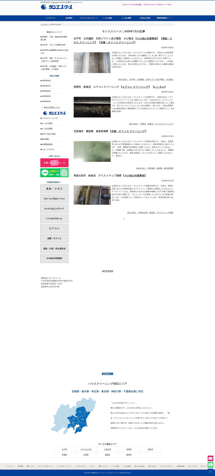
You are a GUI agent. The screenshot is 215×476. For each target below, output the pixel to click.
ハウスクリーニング (50, 118)
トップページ (50, 18)
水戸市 (64, 449)
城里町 (107, 455)
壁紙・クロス (31, 466)
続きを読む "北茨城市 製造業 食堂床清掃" (155, 168)
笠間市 (129, 449)
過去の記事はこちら (52, 107)
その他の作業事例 (147, 38)
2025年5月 (46, 96)
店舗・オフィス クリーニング (117, 42)
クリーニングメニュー (87, 18)
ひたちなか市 (86, 449)
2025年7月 (46, 86)
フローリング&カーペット (46, 466)
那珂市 (150, 449)
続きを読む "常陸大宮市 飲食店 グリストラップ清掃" (150, 213)
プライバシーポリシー (166, 466)
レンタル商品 (107, 18)
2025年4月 (46, 101)
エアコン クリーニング (135, 86)
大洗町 (86, 455)
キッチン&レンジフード (64, 466)
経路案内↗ (107, 374)
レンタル (159, 86)
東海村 (129, 455)
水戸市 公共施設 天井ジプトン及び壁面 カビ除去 (54, 67)
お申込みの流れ (145, 18)
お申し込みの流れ (49, 134)
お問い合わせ (152, 466)
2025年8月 (46, 81)
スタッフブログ (48, 149)
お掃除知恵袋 (47, 144)
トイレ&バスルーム (80, 466)
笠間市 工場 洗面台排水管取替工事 (54, 38)
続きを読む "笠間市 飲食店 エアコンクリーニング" (151, 124)
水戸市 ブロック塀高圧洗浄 (53, 45)
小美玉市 (107, 449)
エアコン (92, 466)
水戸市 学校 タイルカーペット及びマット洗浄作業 (54, 59)
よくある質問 (126, 18)
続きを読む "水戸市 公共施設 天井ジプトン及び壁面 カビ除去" (146, 79)
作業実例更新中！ (163, 18)
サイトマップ (205, 466)
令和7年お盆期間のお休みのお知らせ (54, 51)
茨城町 (64, 455)
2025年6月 (46, 91)
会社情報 (69, 18)
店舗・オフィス (103, 466)
